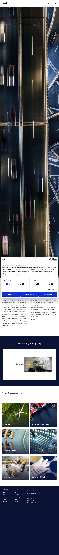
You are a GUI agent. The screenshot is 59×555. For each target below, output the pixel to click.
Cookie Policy (30, 495)
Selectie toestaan (29, 294)
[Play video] (29, 364)
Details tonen (50, 289)
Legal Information (31, 500)
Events (3, 497)
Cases (3, 494)
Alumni (16, 492)
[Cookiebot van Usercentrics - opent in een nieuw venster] (50, 259)
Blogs (3, 492)
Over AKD (17, 494)
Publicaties (4, 501)
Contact (16, 499)
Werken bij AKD (18, 497)
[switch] (22, 284)
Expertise (17, 501)
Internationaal (18, 504)
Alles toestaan (48, 294)
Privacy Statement (31, 502)
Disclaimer (29, 498)
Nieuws (4, 499)
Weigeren (10, 294)
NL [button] (52, 3)
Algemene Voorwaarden (32, 493)
